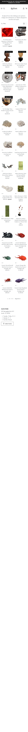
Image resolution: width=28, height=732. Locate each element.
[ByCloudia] (14, 8)
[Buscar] (4, 8)
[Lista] (26, 23)
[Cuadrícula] (24, 23)
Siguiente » (18, 298)
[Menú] (1, 8)
